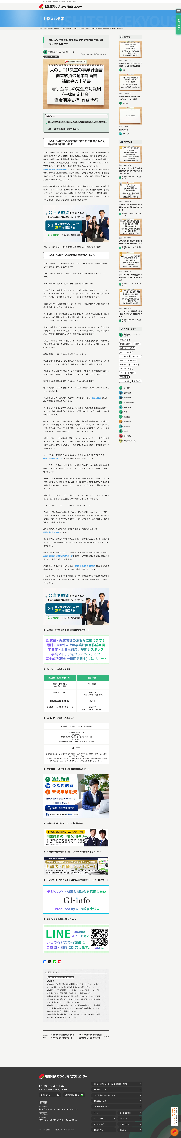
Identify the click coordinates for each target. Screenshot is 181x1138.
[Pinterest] (59, 962)
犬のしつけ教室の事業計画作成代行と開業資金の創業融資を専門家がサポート (77, 123)
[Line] (54, 962)
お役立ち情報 (124, 1124)
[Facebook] (44, 962)
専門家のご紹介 (99, 1124)
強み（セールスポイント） (53, 458)
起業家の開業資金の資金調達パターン (58, 556)
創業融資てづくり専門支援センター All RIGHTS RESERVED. (60, 1130)
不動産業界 (124, 377)
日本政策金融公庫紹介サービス (104, 1095)
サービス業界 (125, 381)
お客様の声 (124, 1118)
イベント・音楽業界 (127, 373)
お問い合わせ (45, 1095)
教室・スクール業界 (51, 57)
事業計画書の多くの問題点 (85, 566)
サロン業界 (124, 356)
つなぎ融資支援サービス (102, 1106)
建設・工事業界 (125, 352)
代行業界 (123, 364)
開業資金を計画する (51, 532)
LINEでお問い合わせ (72, 1095)
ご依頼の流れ (98, 1130)
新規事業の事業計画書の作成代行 (56, 169)
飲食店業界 (124, 340)
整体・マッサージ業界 (128, 360)
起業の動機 (96, 397)
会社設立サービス (100, 1101)
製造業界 (137, 381)
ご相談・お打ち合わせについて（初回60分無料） (111, 1084)
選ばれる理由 (98, 1118)
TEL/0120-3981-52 (52, 1085)
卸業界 (137, 344)
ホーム (96, 1113)
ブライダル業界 (125, 369)
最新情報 (123, 1130)
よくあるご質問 (125, 1113)
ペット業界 (136, 356)
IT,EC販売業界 (125, 344)
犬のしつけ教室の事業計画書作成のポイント (65, 129)
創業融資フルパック (100, 1089)
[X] (49, 962)
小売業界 (134, 364)
